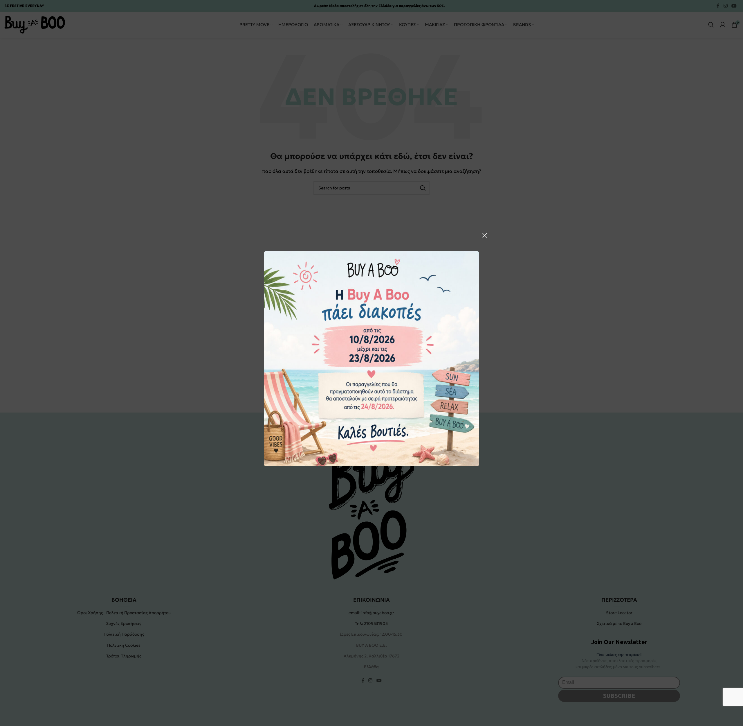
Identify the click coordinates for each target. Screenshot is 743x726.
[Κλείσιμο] (484, 235)
